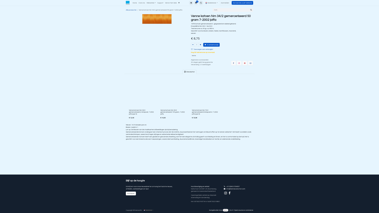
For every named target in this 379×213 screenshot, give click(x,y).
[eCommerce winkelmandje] (191, 3)
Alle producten (131, 10)
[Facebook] (233, 63)
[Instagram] (239, 63)
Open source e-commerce (243, 210)
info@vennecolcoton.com (235, 189)
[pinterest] (244, 63)
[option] (189, 99)
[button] (201, 3)
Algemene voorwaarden (200, 60)
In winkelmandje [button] (212, 45)
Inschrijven (131, 193)
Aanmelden (225, 3)
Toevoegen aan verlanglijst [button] (203, 49)
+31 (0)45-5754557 (233, 186)
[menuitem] (135, 3)
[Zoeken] (251, 10)
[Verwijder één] (193, 45)
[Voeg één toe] (200, 45)
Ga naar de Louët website (242, 3)
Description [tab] (190, 72)
